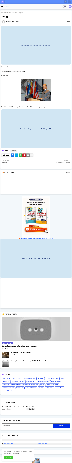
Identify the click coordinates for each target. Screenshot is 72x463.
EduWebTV (6, 440)
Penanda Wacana (52, 384)
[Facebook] (12, 155)
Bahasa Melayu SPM (30, 378)
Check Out (15, 453)
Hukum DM (6, 381)
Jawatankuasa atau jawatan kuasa (19, 346)
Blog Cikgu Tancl (8, 444)
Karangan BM (30, 381)
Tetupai (8, 2)
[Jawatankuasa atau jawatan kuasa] (36, 329)
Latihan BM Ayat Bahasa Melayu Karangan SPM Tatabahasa (20, 384)
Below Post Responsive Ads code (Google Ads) (36, 129)
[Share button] (31, 155)
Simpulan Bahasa (31, 388)
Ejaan (62, 378)
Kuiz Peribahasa (43, 440)
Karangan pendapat (43, 381)
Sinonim (14, 13)
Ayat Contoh (6, 378)
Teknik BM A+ (59, 388)
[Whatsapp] (20, 155)
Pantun (42, 384)
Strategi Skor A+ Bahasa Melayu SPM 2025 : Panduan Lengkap (30, 361)
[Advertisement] (36, 293)
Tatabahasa (49, 388)
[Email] (28, 155)
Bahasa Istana (17, 378)
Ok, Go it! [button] (9, 458)
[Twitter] (16, 155)
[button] (65, 1)
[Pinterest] (24, 155)
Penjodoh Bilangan (8, 388)
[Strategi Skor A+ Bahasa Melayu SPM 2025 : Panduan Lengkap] (5, 363)
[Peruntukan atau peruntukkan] (5, 355)
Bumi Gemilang (42, 444)
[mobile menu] (2, 6)
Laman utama (6, 13)
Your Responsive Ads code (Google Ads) (36, 258)
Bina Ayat (41, 378)
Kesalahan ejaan (56, 381)
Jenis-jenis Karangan (17, 381)
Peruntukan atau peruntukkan (20, 352)
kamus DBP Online (8, 391)
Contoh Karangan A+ (52, 378)
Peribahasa (19, 388)
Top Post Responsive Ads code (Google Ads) (36, 45)
